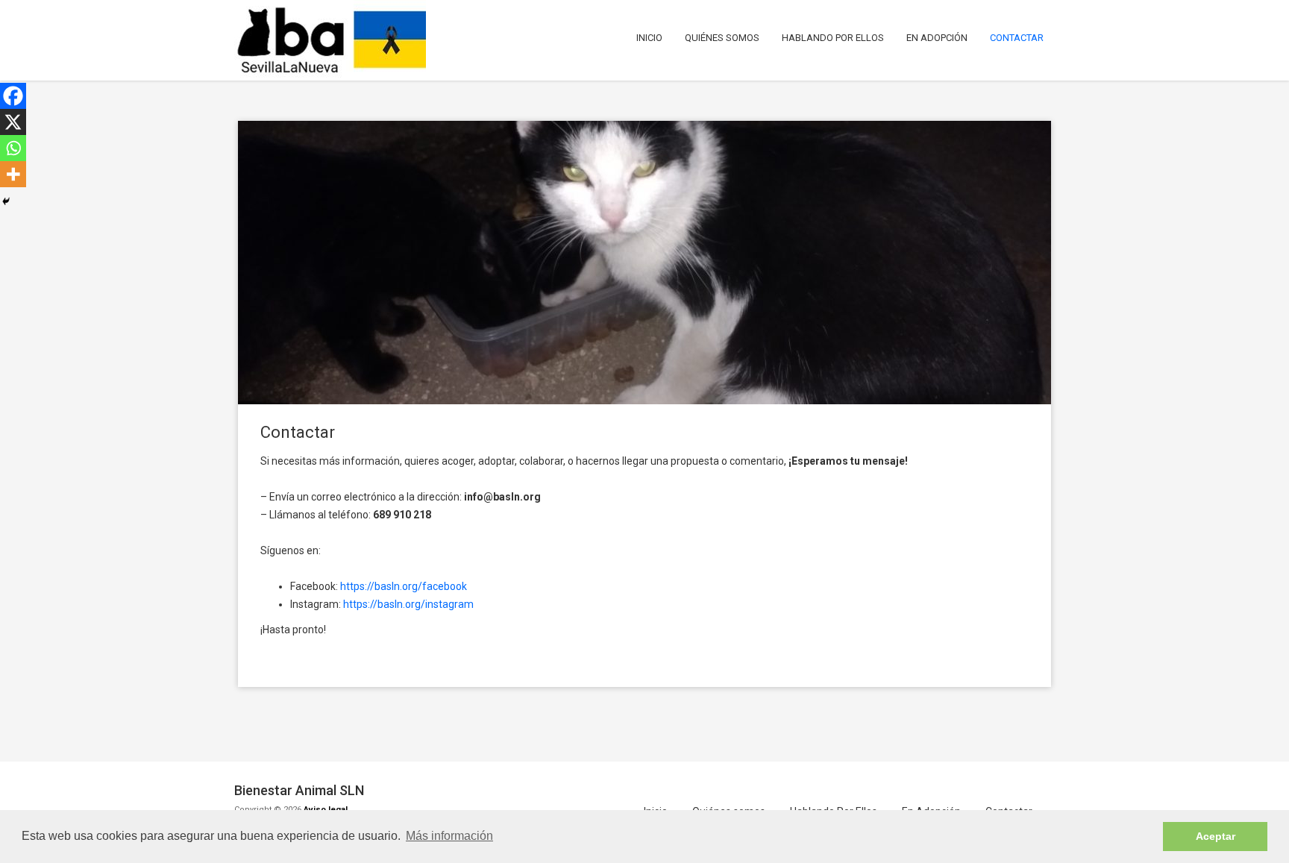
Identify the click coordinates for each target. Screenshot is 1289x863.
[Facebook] (13, 96)
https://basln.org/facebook (403, 586)
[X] (13, 122)
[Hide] (6, 201)
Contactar (1017, 37)
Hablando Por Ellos (833, 37)
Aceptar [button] (1215, 836)
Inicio (649, 37)
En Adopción (936, 37)
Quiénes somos (722, 37)
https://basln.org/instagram (408, 604)
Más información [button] (449, 835)
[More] (13, 174)
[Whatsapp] (13, 148)
